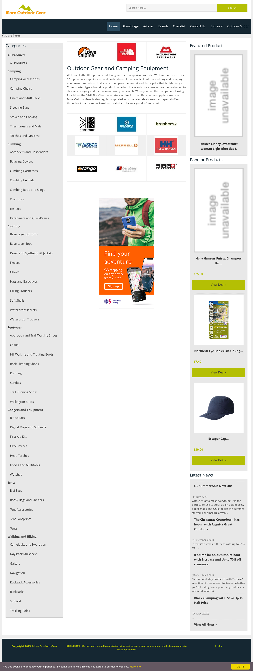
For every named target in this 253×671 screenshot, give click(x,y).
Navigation (17, 573)
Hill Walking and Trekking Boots (32, 354)
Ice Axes (15, 209)
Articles (148, 26)
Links (218, 646)
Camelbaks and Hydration (28, 544)
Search (232, 7)
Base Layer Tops (21, 244)
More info (135, 666)
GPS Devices (18, 446)
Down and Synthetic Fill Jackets (31, 253)
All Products (18, 63)
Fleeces (15, 263)
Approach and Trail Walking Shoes (33, 335)
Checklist (179, 26)
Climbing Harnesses (24, 171)
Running (16, 373)
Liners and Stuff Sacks (25, 98)
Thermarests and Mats (26, 126)
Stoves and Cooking (23, 117)
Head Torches (19, 456)
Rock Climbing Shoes (24, 364)
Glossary (216, 26)
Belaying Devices (21, 161)
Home (113, 26)
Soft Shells (17, 300)
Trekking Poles (20, 611)
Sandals (15, 383)
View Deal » (219, 285)
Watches (16, 474)
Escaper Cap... (218, 439)
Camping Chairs (21, 88)
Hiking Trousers (21, 291)
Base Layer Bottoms (24, 234)
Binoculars (17, 418)
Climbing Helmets (22, 180)
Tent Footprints (20, 519)
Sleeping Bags (19, 107)
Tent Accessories (21, 510)
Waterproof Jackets (23, 310)
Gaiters (15, 563)
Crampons (17, 199)
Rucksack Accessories (25, 582)
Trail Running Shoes (24, 392)
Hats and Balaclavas (24, 281)
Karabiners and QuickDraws (29, 218)
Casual (14, 345)
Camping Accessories (25, 79)
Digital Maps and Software (28, 427)
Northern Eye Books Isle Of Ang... (218, 351)
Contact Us (198, 26)
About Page (130, 26)
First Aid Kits (18, 437)
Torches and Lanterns (25, 136)
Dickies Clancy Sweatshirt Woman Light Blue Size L (219, 146)
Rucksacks (17, 592)
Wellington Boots (22, 402)
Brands (163, 26)
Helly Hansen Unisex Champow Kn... (219, 260)
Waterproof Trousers (24, 319)
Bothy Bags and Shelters (27, 500)
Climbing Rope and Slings (27, 190)
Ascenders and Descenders (29, 152)
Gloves (14, 272)
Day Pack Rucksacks (24, 554)
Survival (15, 601)
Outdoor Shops (238, 26)
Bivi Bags (16, 491)
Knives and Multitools (25, 465)
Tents (13, 528)
